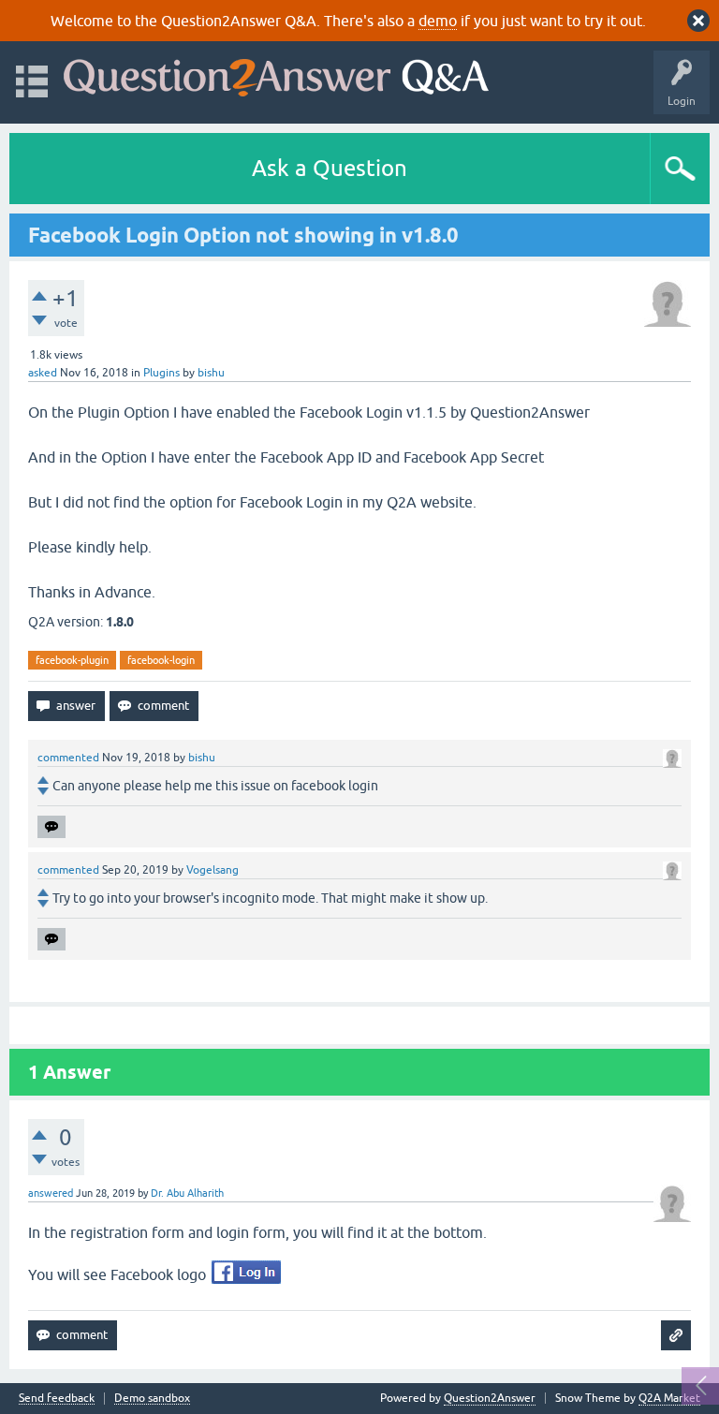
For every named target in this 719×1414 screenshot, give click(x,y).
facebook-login (161, 660)
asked (42, 372)
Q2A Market (669, 1398)
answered (50, 1193)
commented (68, 757)
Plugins (161, 372)
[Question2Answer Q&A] (276, 73)
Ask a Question (329, 168)
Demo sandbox (152, 1398)
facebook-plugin (72, 660)
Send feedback (57, 1398)
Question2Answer (490, 1398)
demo (437, 20)
